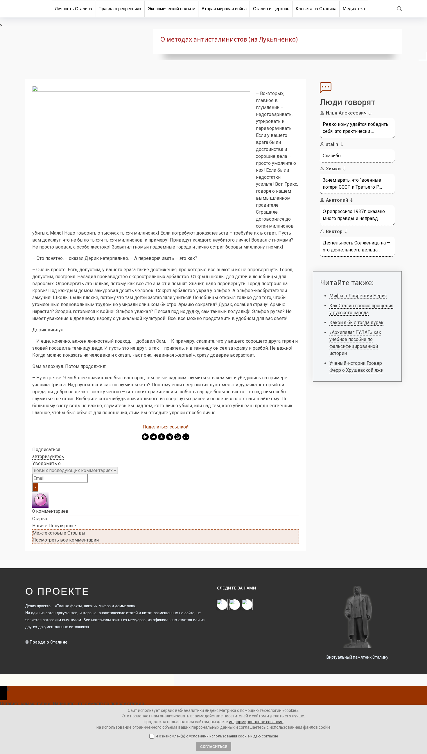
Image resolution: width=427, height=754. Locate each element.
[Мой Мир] (185, 436)
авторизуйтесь (48, 456)
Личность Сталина (73, 8)
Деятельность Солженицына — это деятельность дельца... (356, 246)
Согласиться (213, 746)
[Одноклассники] (161, 436)
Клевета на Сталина (316, 8)
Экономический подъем (171, 8)
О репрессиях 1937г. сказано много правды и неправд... (354, 215)
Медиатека (354, 8)
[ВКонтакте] (153, 436)
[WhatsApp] (177, 436)
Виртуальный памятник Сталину (357, 657)
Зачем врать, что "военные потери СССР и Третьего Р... (352, 183)
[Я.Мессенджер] (145, 436)
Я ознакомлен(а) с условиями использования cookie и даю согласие (217, 736)
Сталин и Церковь (271, 8)
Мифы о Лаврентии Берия (358, 296)
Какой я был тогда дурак (356, 322)
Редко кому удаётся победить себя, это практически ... (355, 128)
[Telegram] (169, 436)
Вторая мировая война (224, 8)
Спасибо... (333, 155)
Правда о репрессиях (119, 8)
